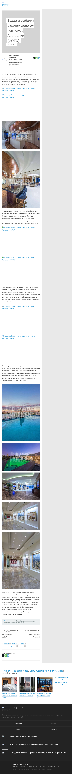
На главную (18, 723)
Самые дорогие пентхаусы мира (46, 670)
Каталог (54, 723)
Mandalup (7, 643)
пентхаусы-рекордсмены (9, 646)
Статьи (17, 729)
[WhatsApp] (36, 58)
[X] (34, 58)
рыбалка (22, 646)
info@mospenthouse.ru (20, 708)
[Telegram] (39, 58)
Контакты (54, 729)
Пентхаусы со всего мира (15, 670)
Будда (23, 643)
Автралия (15, 643)
